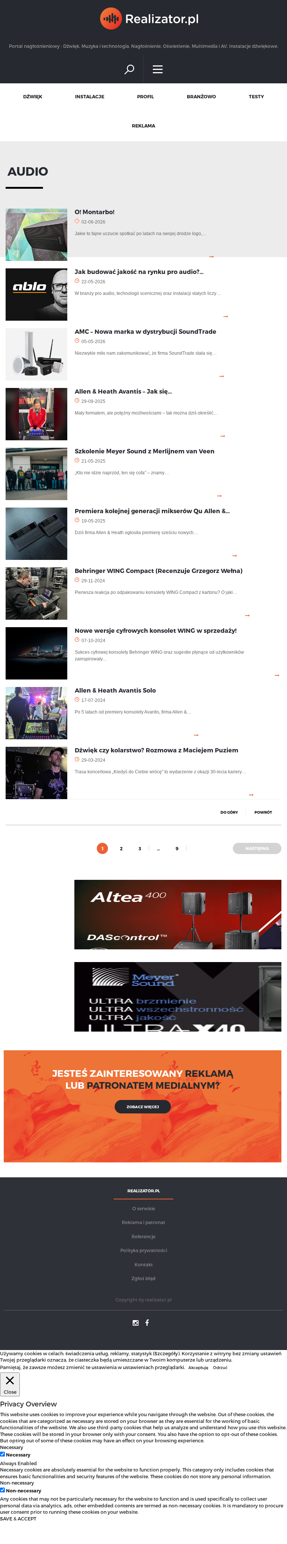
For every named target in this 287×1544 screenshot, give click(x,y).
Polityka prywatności (143, 1250)
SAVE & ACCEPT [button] (18, 1518)
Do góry (229, 812)
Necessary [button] (11, 1447)
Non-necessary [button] (17, 1482)
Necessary (18, 1454)
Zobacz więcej (143, 1106)
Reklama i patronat (143, 1222)
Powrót (263, 812)
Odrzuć (220, 1367)
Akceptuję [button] (198, 1367)
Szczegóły (166, 1353)
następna (257, 848)
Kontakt (144, 1264)
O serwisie (143, 1208)
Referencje (143, 1236)
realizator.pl (158, 1299)
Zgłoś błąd (143, 1278)
